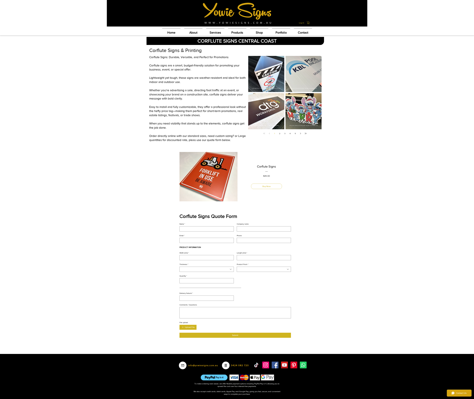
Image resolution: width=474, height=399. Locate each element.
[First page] (264, 133)
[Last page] (305, 133)
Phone (239, 236)
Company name (243, 224)
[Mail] (183, 365)
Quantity (183, 276)
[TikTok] (256, 365)
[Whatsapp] (303, 365)
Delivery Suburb (186, 293)
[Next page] (300, 133)
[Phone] (226, 365)
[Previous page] (269, 133)
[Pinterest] (293, 365)
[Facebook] (275, 365)
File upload (183, 322)
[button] (308, 22)
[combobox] (206, 269)
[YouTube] (284, 365)
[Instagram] (265, 365)
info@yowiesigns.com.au (203, 365)
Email (182, 236)
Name (182, 224)
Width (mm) (184, 253)
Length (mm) (242, 253)
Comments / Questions (188, 305)
